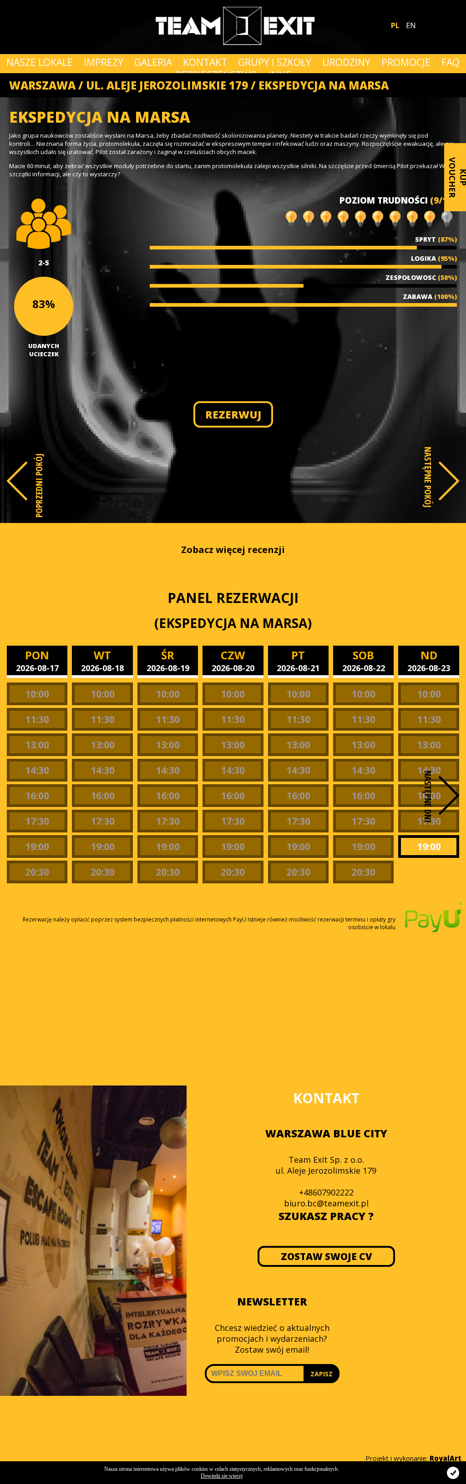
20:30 (37, 872)
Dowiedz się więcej (222, 1476)
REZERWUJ (233, 414)
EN (411, 25)
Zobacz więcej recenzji (233, 549)
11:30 (37, 719)
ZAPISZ (321, 1373)
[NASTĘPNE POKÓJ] (448, 481)
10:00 (37, 693)
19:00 (37, 846)
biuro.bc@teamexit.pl (326, 1203)
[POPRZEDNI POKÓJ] (17, 481)
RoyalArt (445, 1458)
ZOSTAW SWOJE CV (326, 1256)
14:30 (37, 770)
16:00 (37, 795)
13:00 (37, 744)
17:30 (37, 821)
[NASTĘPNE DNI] (448, 795)
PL (395, 25)
